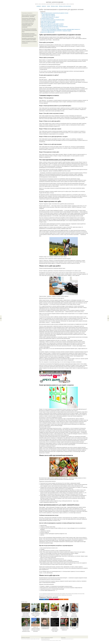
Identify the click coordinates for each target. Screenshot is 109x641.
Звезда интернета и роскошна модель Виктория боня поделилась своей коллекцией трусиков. (29, 35)
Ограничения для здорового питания (47, 593)
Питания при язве (64, 594)
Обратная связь (63, 637)
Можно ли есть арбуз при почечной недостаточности (52, 25)
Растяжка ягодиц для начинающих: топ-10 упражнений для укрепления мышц (29, 30)
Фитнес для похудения (54, 2)
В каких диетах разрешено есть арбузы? (50, 17)
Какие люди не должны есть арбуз (48, 21)
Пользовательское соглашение (48, 637)
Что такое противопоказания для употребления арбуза (52, 19)
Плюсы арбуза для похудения (48, 14)
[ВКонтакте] (44, 599)
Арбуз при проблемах (75, 593)
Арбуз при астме (69, 594)
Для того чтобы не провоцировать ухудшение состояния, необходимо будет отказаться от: (61, 29)
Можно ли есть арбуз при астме (47, 32)
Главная (39, 6)
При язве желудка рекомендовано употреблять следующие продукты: (57, 30)
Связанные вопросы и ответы (47, 18)
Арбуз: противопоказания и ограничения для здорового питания (54, 13)
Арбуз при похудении (81, 593)
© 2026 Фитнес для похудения (25, 637)
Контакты (42, 637)
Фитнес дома (54, 6)
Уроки (48, 6)
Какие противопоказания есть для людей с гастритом (52, 24)
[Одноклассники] (63, 599)
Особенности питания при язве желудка (50, 28)
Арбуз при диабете (62, 593)
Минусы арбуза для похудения (48, 15)
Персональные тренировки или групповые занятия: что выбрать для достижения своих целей (29, 19)
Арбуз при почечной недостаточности (55, 594)
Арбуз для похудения (56, 593)
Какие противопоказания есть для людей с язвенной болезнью (54, 26)
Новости (44, 6)
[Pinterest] (54, 599)
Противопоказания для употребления (44, 594)
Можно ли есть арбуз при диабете (48, 22)
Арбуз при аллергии (68, 593)
